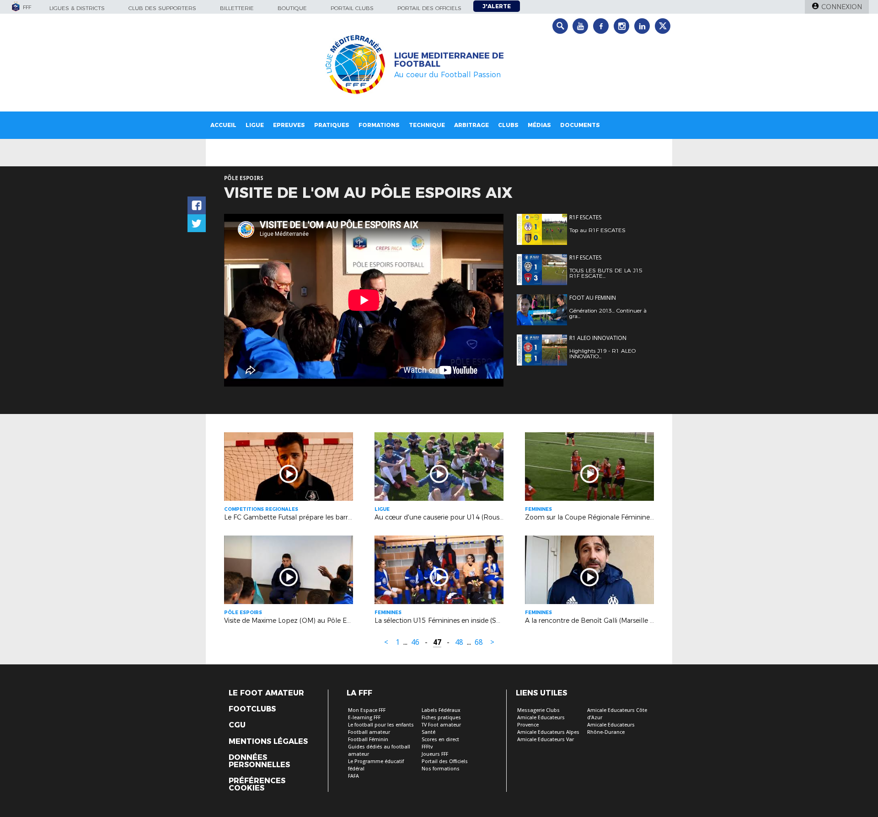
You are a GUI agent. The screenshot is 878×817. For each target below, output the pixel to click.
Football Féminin (368, 740)
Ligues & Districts (77, 8)
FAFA (353, 776)
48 (459, 642)
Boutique (292, 8)
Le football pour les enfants (381, 725)
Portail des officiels (429, 8)
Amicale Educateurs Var (545, 740)
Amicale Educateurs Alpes (548, 732)
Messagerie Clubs (538, 710)
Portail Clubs (352, 8)
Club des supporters (162, 8)
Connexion (841, 7)
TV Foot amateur (441, 725)
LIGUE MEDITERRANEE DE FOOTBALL (449, 60)
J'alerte (496, 6)
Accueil (223, 125)
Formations (379, 125)
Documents (580, 125)
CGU (237, 725)
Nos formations (441, 769)
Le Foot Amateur (266, 693)
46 (415, 642)
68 (479, 642)
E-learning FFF (364, 718)
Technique (427, 125)
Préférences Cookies (257, 784)
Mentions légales (268, 741)
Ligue (255, 125)
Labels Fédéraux (441, 710)
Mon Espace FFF (366, 710)
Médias (539, 125)
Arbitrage (471, 125)
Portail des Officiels (445, 761)
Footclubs (252, 709)
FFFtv (427, 747)
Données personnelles (259, 761)
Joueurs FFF (435, 754)
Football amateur (369, 732)
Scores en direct (440, 740)
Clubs (508, 125)
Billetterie (237, 8)
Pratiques (331, 125)
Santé (428, 732)
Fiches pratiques (441, 718)
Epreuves (289, 125)
